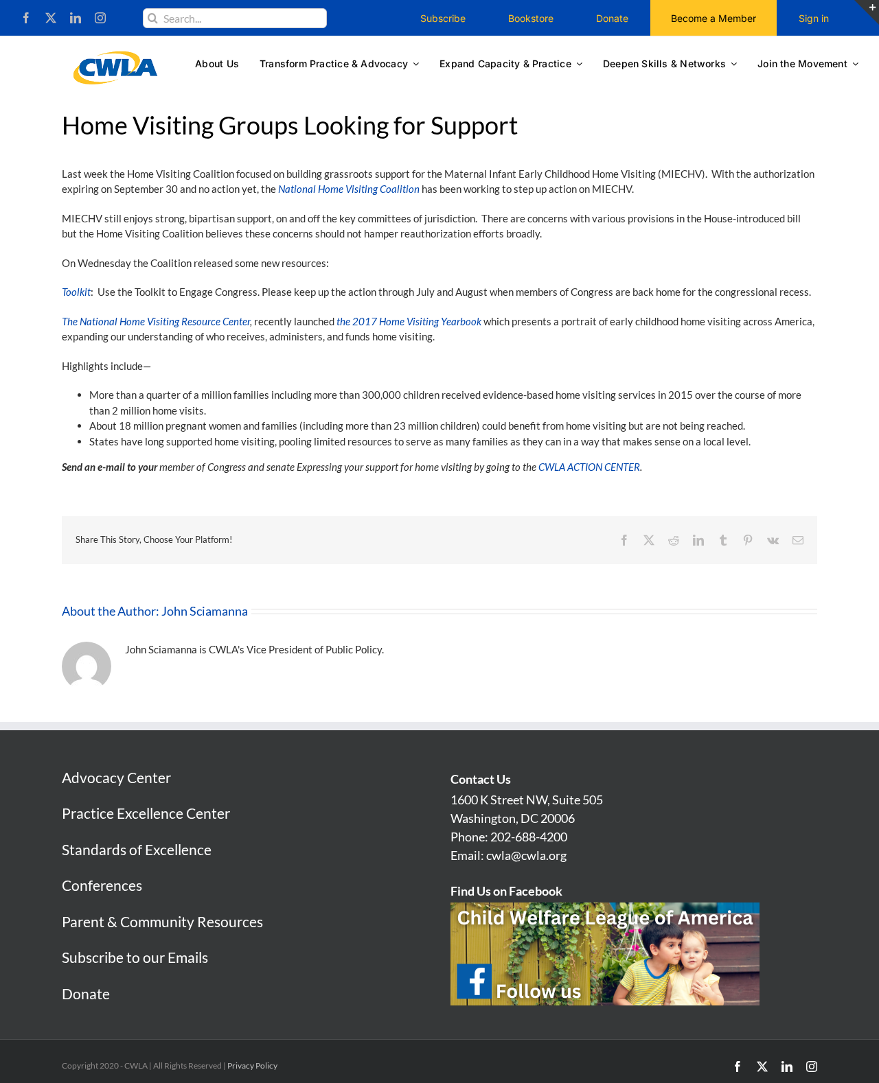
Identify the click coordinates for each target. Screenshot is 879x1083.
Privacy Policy (252, 1065)
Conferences (102, 885)
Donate (86, 993)
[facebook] (26, 17)
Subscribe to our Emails (135, 957)
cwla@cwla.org (526, 855)
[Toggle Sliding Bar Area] (866, 12)
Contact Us (480, 779)
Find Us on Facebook (506, 890)
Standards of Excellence (137, 849)
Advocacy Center (116, 777)
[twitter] (50, 17)
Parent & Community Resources (162, 921)
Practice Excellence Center (146, 813)
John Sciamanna (204, 610)
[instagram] (100, 17)
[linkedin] (75, 17)
